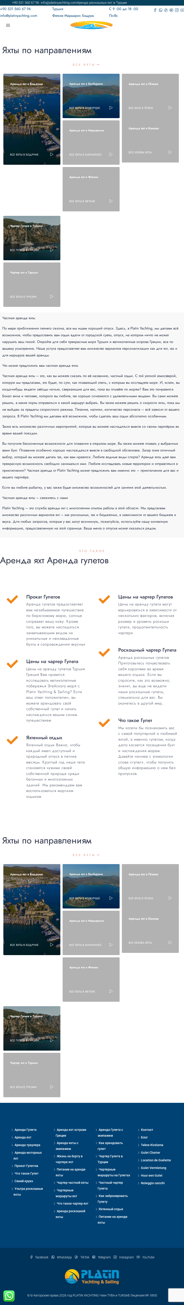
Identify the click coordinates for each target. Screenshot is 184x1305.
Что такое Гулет (135, 720)
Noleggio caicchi (153, 1183)
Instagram (126, 1257)
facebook (42, 1257)
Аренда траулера (27, 1145)
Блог (144, 1137)
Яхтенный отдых (111, 1209)
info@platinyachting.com (18, 15)
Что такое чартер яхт (72, 1203)
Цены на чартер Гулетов (145, 596)
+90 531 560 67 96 (15, 8)
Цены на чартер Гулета (52, 661)
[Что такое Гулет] (104, 722)
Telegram (104, 1257)
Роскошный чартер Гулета (147, 649)
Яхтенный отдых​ (44, 737)
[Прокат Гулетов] (12, 599)
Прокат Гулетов (43, 596)
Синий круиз (24, 1181)
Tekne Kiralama (152, 1145)
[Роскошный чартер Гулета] (104, 652)
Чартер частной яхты (72, 1182)
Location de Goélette (156, 1160)
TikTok (85, 1257)
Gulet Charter (150, 1152)
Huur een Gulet (151, 1175)
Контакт (147, 1130)
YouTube (148, 1257)
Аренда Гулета (26, 1130)
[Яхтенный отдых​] (12, 740)
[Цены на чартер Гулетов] (104, 599)
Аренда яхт (23, 1137)
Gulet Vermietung (153, 1168)
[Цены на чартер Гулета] (12, 664)
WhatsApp (64, 1257)
